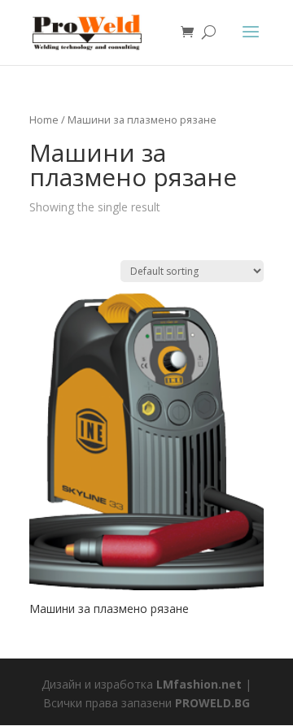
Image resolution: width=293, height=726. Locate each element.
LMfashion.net (199, 684)
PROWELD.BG (212, 703)
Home (44, 119)
